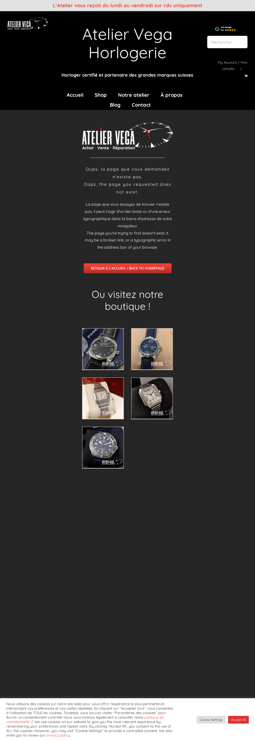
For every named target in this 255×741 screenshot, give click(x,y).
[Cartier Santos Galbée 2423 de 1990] (103, 398)
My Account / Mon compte (233, 65)
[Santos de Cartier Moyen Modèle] (152, 398)
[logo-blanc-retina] (27, 19)
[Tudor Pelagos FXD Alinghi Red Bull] (103, 447)
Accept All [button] (238, 720)
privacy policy (58, 735)
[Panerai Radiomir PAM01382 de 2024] (103, 349)
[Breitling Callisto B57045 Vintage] (152, 349)
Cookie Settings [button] (211, 720)
